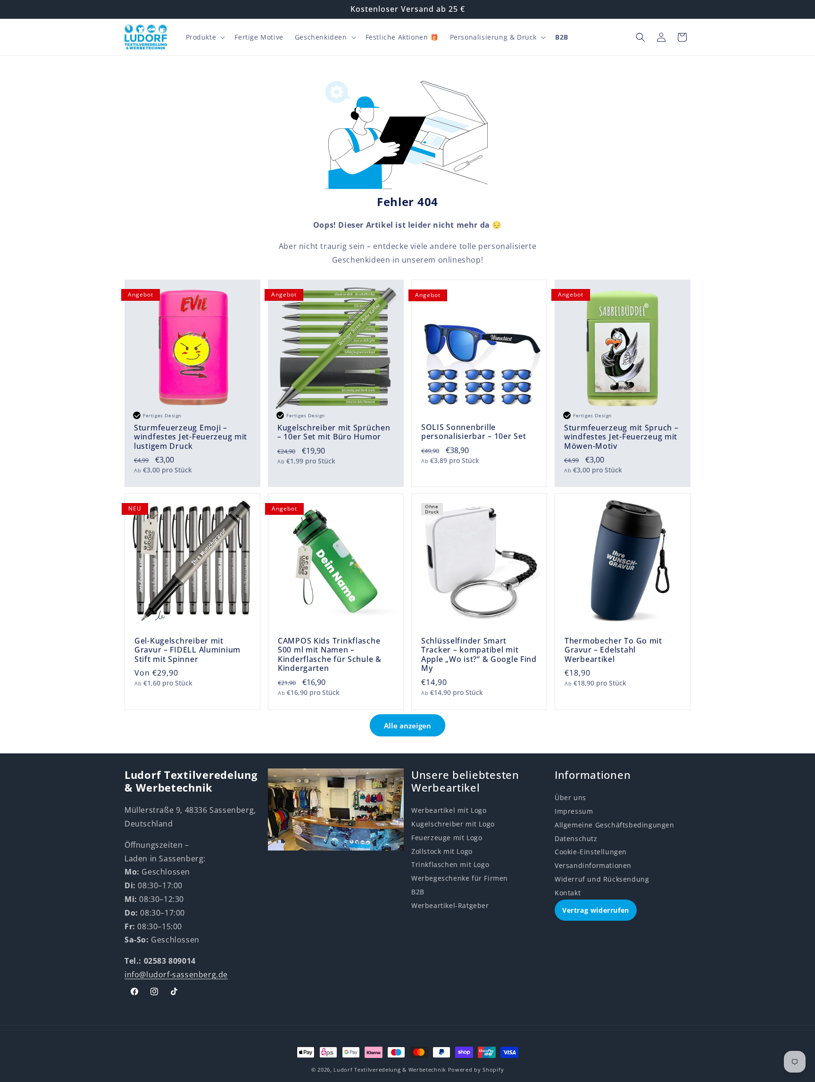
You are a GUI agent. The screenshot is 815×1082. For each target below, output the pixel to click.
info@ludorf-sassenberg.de (176, 974)
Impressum (574, 811)
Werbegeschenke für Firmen (459, 878)
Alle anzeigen (407, 725)
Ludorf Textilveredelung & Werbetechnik (389, 1069)
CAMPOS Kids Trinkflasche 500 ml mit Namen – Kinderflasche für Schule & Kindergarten (330, 654)
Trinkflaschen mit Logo (450, 864)
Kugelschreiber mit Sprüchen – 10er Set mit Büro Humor (333, 432)
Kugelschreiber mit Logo (453, 823)
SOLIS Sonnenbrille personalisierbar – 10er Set (473, 432)
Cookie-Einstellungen (591, 851)
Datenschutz (576, 838)
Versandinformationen (593, 865)
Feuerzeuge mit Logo (446, 837)
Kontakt (568, 892)
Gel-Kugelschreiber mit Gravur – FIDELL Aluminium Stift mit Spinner (187, 650)
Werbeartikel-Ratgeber (450, 905)
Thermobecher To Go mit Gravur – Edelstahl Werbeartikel (613, 650)
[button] (204, 37)
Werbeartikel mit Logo (449, 810)
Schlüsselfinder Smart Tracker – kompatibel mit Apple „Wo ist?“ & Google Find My (479, 654)
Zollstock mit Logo (442, 851)
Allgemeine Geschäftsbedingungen (614, 824)
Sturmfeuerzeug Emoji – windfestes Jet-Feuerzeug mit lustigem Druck (190, 437)
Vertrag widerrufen (595, 910)
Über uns (570, 797)
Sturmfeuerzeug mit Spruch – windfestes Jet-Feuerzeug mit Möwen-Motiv (621, 437)
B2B (417, 891)
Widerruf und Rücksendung (602, 879)
